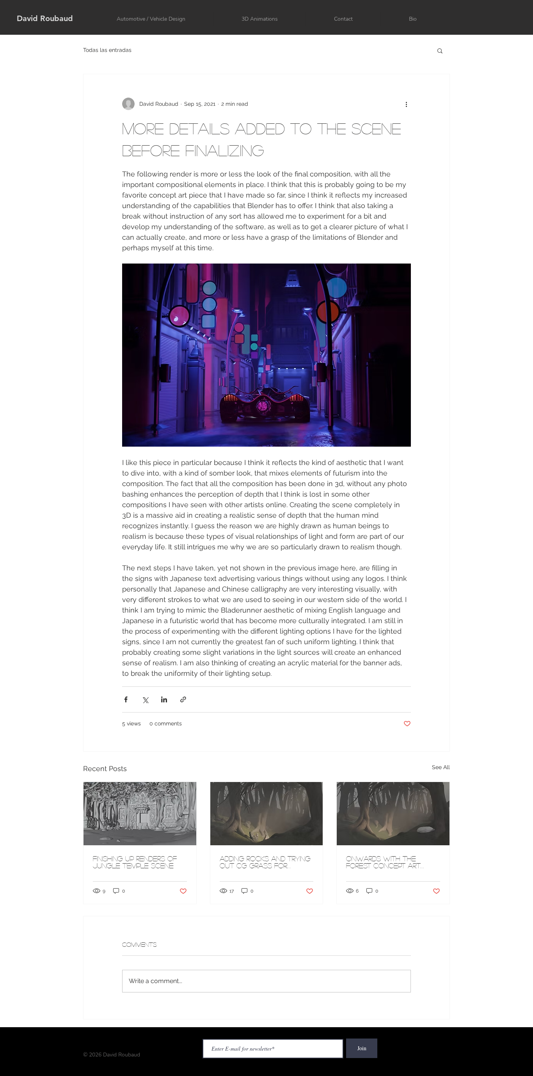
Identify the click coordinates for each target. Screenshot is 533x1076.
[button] (440, 50)
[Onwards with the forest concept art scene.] (393, 813)
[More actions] (406, 104)
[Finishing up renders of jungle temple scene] (140, 813)
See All (441, 767)
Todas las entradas (107, 50)
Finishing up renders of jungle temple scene (135, 862)
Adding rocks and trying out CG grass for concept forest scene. (265, 862)
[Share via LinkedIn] (164, 699)
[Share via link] (183, 699)
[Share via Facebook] (126, 699)
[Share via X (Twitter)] (145, 699)
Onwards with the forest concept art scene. (383, 862)
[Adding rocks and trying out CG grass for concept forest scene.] (266, 813)
